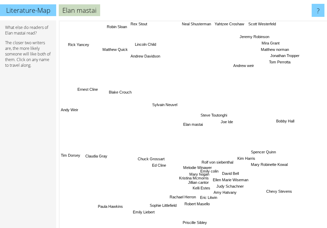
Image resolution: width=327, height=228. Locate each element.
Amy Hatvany (224, 193)
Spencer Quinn (264, 151)
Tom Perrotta (278, 62)
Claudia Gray (96, 156)
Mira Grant (269, 42)
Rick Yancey (79, 43)
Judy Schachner (231, 186)
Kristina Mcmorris (192, 176)
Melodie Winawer (196, 165)
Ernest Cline (87, 90)
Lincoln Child (146, 43)
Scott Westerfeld (262, 24)
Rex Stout (141, 24)
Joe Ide (226, 123)
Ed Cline (160, 169)
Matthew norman (274, 49)
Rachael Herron (186, 197)
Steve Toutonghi (214, 116)
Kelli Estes (200, 186)
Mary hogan (202, 172)
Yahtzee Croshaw (230, 24)
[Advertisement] (28, 150)
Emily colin (209, 168)
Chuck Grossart (153, 162)
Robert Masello (198, 204)
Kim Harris (247, 158)
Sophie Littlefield (166, 205)
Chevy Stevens (278, 192)
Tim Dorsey (70, 155)
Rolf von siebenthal (218, 159)
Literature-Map (28, 10)
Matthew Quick (114, 50)
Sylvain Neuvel (164, 106)
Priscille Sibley (194, 222)
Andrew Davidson (146, 55)
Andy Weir (69, 107)
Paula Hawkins (109, 206)
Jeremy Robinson (253, 36)
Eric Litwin (211, 198)
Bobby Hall (285, 117)
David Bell (230, 173)
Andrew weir (243, 65)
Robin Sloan (119, 27)
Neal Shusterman (196, 24)
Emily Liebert (143, 212)
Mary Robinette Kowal (269, 164)
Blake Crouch (120, 92)
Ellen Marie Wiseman (229, 180)
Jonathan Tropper (283, 55)
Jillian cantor (197, 180)
